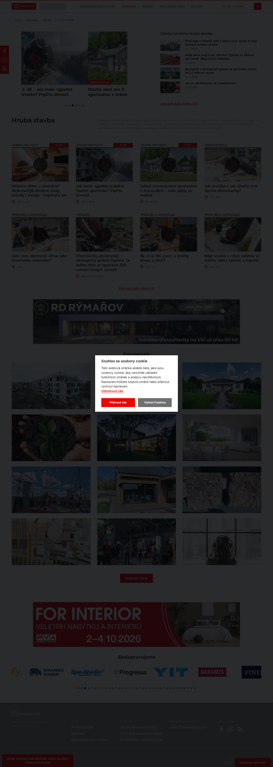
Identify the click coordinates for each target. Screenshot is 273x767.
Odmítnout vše (112, 391)
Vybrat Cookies (155, 402)
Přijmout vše (118, 402)
